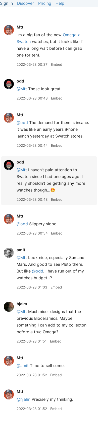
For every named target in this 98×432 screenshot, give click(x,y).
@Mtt (22, 88)
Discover (25, 3)
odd (20, 81)
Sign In (6, 3)
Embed (56, 64)
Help (60, 3)
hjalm (22, 303)
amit (21, 249)
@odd (22, 122)
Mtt (20, 27)
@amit (23, 365)
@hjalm (23, 399)
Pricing (44, 3)
